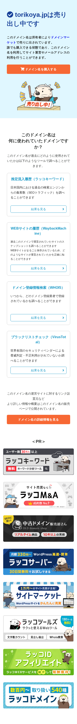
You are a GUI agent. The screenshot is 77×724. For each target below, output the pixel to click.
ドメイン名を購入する (41, 69)
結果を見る (38, 209)
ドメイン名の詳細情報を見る (38, 419)
